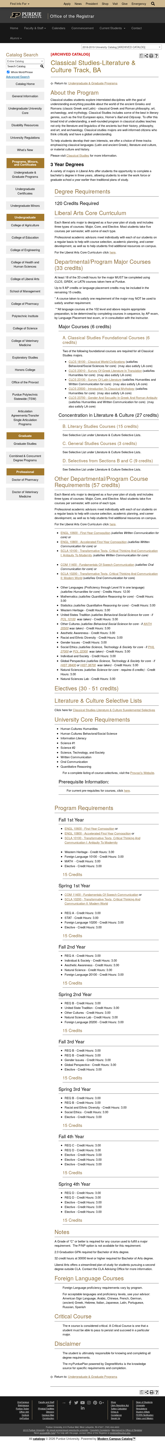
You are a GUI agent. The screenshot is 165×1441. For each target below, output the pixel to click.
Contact (136, 28)
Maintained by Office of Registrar (127, 1430)
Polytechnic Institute (25, 316)
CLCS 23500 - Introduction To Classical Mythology (102, 388)
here (113, 252)
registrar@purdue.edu (120, 1433)
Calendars (58, 28)
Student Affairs (143, 1411)
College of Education (25, 237)
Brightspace (23, 1405)
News (78, 4)
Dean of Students (144, 1402)
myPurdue (24, 1418)
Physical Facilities (46, 1408)
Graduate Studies (25, 443)
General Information (25, 96)
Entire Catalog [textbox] (15, 61)
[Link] (70, 1403)
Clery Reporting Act (120, 1405)
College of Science (25, 328)
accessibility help (47, 1433)
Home (14, 28)
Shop (105, 4)
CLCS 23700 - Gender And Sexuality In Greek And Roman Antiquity (113, 397)
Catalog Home (25, 84)
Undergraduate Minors (25, 205)
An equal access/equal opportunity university (67, 1430)
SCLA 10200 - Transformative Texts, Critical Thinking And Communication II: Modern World (102, 901)
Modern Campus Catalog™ (116, 1438)
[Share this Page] (146, 56)
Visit (115, 4)
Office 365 (24, 1411)
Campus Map (48, 1415)
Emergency (139, 4)
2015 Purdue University (34, 1430)
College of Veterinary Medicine (25, 342)
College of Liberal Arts (25, 279)
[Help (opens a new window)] (156, 56)
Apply (67, 4)
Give (125, 4)
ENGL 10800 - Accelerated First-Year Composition (94, 542)
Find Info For (18, 4)
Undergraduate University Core (25, 110)
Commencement (82, 28)
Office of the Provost (25, 382)
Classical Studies (77, 155)
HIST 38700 (88, 665)
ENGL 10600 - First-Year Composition (85, 533)
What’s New (25, 150)
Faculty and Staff (46, 1402)
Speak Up (115, 1418)
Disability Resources (25, 125)
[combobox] (121, 46)
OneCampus (23, 1402)
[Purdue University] (26, 15)
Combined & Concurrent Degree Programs (25, 458)
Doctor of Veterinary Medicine (25, 494)
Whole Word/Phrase (22, 72)
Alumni (14, 38)
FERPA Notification (145, 1415)
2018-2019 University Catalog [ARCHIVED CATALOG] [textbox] (113, 47)
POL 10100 (68, 619)
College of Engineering (25, 250)
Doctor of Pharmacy (25, 479)
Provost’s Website (142, 773)
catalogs (39, 1438)
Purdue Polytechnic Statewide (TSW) (25, 396)
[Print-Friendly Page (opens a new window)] (151, 56)
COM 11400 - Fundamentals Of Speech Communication (97, 564)
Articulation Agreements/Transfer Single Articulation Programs (25, 417)
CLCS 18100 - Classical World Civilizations (97, 361)
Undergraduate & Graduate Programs (25, 174)
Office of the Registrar (72, 16)
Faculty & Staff (33, 28)
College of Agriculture (25, 225)
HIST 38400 (68, 665)
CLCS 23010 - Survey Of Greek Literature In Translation (105, 370)
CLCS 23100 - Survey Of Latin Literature (95, 379)
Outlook (25, 1415)
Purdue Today (22, 1408)
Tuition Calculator (119, 1408)
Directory (50, 1411)
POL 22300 (80, 651)
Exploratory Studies (25, 357)
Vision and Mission (144, 1418)
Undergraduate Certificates (25, 191)
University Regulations (25, 137)
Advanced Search (18, 76)
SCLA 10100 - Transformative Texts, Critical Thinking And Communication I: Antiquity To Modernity (102, 840)
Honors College (25, 369)
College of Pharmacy (25, 303)
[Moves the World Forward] (64, 1403)
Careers (50, 1405)
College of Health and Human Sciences (25, 264)
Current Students (111, 28)
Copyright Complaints (100, 1430)
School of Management (25, 291)
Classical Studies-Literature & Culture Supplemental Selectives (114, 710)
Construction (48, 1418)
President (92, 4)
